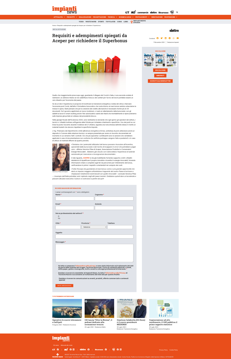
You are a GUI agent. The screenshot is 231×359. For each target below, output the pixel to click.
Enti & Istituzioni (59, 29)
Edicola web (160, 70)
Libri (126, 22)
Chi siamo (56, 345)
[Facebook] (58, 350)
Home (54, 25)
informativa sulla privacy (86, 266)
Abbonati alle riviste (66, 345)
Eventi (101, 22)
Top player (110, 22)
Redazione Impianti (173, 42)
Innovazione (157, 17)
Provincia (85, 223)
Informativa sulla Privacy (115, 273)
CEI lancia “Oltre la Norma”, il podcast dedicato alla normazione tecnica (98, 322)
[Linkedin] (74, 350)
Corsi (119, 22)
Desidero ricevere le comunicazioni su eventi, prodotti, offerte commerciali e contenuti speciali (93, 279)
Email (58, 204)
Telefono (111, 223)
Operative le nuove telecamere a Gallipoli (66, 321)
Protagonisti (141, 17)
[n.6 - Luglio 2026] (149, 61)
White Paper (90, 22)
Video (81, 22)
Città (58, 223)
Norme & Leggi (125, 17)
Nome (58, 194)
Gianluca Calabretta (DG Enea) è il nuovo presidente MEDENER (131, 322)
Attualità (58, 17)
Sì (58, 216)
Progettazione (99, 17)
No (59, 218)
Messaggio (60, 242)
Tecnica (111, 17)
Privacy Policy (163, 350)
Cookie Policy (173, 350)
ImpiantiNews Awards (139, 21)
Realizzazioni (85, 17)
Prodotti (71, 17)
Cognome (99, 194)
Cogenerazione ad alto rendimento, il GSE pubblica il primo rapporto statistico (163, 322)
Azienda (98, 204)
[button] (177, 12)
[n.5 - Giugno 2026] (160, 61)
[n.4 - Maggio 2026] (171, 61)
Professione (169, 17)
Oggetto (58, 232)
